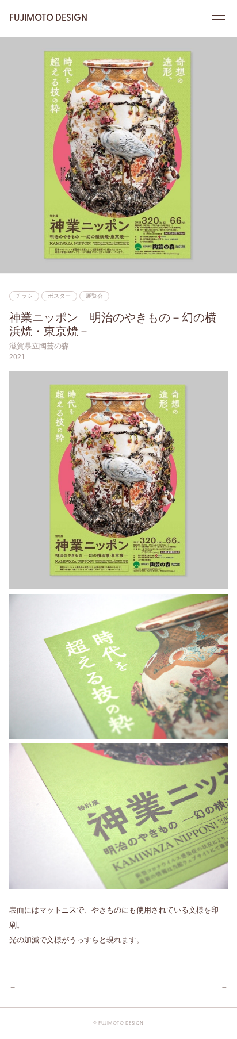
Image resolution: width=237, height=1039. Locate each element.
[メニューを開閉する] (218, 19)
